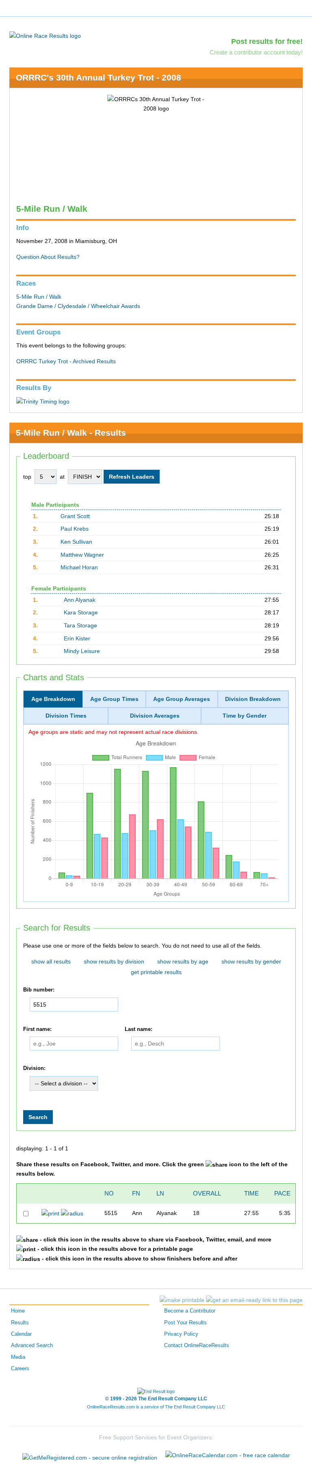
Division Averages (155, 715)
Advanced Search (32, 1345)
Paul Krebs (75, 528)
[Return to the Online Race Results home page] (45, 35)
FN (136, 1193)
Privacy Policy (181, 1334)
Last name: (138, 1029)
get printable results (156, 972)
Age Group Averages (181, 699)
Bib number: (38, 990)
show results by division (114, 961)
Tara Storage (80, 625)
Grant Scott (75, 516)
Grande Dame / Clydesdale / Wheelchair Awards (78, 306)
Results (20, 1323)
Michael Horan (79, 567)
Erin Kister (77, 638)
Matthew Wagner (82, 554)
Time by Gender (244, 715)
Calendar (21, 1334)
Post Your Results (185, 1323)
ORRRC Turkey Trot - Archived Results (66, 361)
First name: (37, 1029)
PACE (282, 1193)
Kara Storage (81, 612)
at (62, 476)
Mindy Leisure (82, 651)
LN (160, 1193)
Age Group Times (114, 699)
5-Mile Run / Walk (38, 296)
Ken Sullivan (76, 541)
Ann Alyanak (79, 600)
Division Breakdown (253, 699)
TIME (251, 1193)
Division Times (66, 715)
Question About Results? (48, 257)
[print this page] (182, 1300)
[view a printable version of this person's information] (50, 1213)
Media (18, 1357)
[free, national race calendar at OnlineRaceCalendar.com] (227, 1455)
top (27, 476)
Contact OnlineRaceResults (196, 1345)
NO (109, 1193)
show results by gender (251, 961)
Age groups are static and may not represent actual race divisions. (113, 732)
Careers (20, 1368)
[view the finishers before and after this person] (72, 1213)
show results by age (182, 961)
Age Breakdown (53, 699)
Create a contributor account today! (256, 52)
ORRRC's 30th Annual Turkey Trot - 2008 (98, 77)
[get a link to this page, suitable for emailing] (254, 1300)
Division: (34, 1068)
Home (18, 1311)
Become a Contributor (189, 1311)
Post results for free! (267, 41)
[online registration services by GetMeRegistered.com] (89, 1455)
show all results (51, 961)
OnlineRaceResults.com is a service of (156, 1406)
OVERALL (207, 1193)
